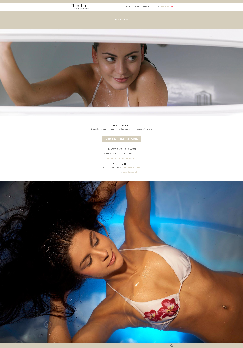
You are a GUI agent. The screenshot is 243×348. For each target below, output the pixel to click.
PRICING (137, 7)
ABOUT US (155, 7)
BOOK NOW (165, 7)
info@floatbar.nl (130, 172)
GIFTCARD (146, 7)
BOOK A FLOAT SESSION (121, 139)
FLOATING (129, 7)
